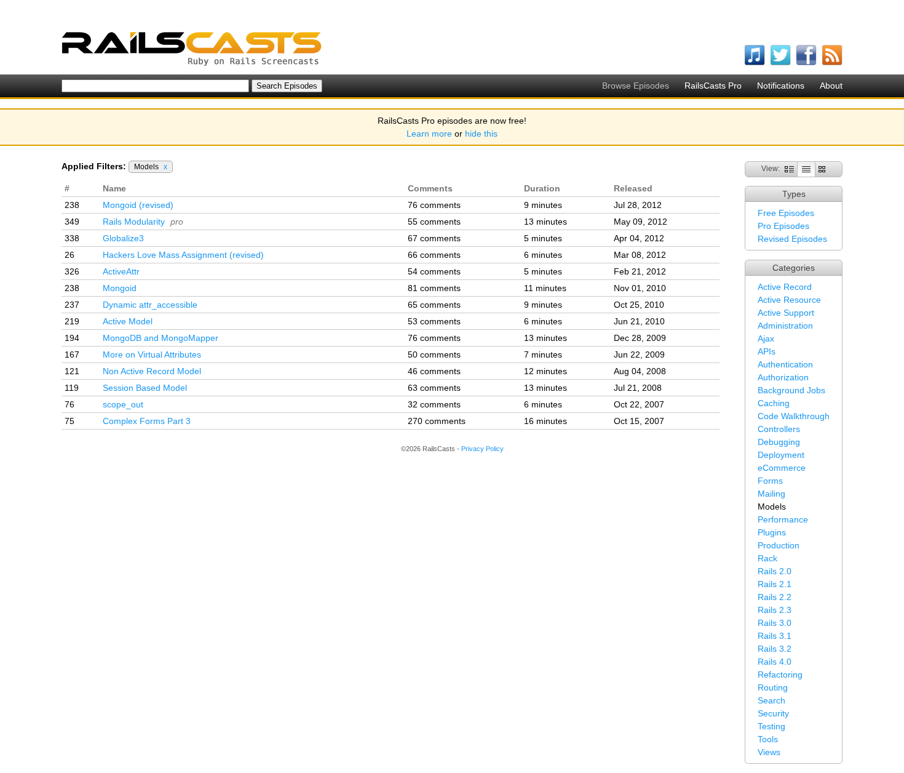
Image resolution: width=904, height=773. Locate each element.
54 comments (434, 271)
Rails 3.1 (774, 636)
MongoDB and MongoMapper (160, 338)
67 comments (434, 238)
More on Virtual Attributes (152, 354)
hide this (481, 133)
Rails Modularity (134, 221)
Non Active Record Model (152, 371)
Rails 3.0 (774, 623)
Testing (771, 726)
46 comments (434, 371)
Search (771, 700)
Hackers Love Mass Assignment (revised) (183, 255)
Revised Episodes (792, 239)
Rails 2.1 (774, 584)
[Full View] (789, 168)
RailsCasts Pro (713, 85)
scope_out (123, 404)
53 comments (434, 321)
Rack (767, 558)
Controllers (779, 429)
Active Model (128, 321)
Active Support (786, 313)
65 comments (434, 305)
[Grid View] (822, 168)
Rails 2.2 (774, 597)
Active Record (785, 287)
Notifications (780, 85)
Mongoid (120, 288)
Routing (773, 687)
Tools (768, 739)
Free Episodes (786, 213)
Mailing (771, 494)
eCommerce (782, 468)
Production (778, 545)
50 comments (434, 354)
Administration (785, 325)
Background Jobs (791, 390)
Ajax (766, 338)
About (831, 85)
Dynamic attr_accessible (150, 305)
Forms (770, 481)
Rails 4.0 (774, 662)
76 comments (434, 205)
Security (773, 713)
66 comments (434, 255)
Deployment (781, 455)
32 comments (434, 404)
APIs (766, 351)
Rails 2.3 (774, 610)
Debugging (779, 442)
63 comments (434, 388)
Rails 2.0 (774, 571)
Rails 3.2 (774, 649)
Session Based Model (145, 388)
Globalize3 (123, 238)
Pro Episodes (783, 226)
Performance (783, 519)
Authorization (783, 377)
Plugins (772, 532)
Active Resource (789, 300)
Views (769, 752)
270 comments (437, 421)
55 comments (434, 221)
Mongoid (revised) (138, 205)
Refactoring (780, 674)
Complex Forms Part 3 (147, 421)
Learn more (429, 133)
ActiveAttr (121, 271)
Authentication (785, 364)
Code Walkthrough (794, 416)
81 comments (434, 288)
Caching (774, 403)
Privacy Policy (482, 448)
